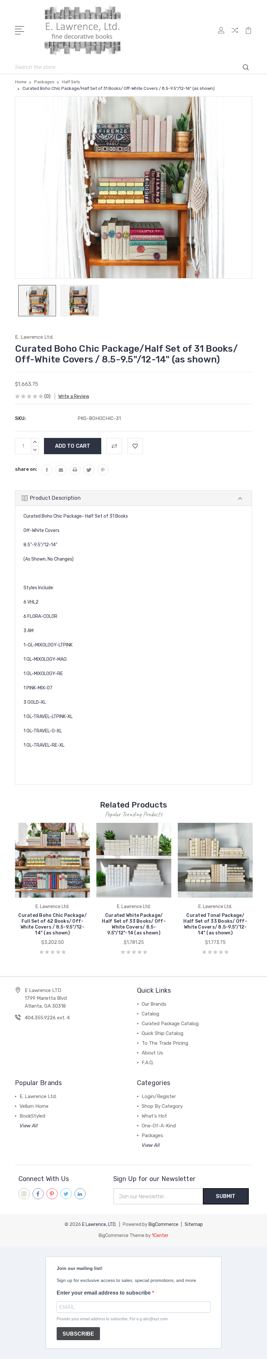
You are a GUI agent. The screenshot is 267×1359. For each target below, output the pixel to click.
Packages (152, 1135)
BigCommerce (163, 1224)
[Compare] (234, 34)
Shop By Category (162, 1106)
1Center (160, 1235)
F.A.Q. (148, 1063)
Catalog (150, 1014)
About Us (152, 1053)
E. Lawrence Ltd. (38, 1096)
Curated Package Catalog (170, 1023)
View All (29, 1126)
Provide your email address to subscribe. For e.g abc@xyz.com (112, 1319)
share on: (26, 469)
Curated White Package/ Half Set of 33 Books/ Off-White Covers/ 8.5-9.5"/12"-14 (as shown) (134, 924)
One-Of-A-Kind (159, 1126)
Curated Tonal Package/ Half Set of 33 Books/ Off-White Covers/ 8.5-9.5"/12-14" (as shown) (215, 924)
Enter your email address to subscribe (104, 1293)
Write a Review (73, 396)
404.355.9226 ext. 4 (47, 1018)
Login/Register (159, 1096)
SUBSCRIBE (78, 1334)
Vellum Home (34, 1106)
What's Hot (154, 1116)
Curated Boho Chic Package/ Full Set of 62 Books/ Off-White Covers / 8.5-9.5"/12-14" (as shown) (52, 924)
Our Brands (154, 1004)
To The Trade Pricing (165, 1043)
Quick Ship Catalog (162, 1033)
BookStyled (32, 1116)
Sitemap (194, 1224)
